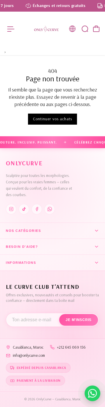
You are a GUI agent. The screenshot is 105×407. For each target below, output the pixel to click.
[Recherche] (84, 28)
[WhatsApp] (49, 209)
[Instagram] (11, 209)
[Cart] (96, 28)
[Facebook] (37, 209)
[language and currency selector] (72, 28)
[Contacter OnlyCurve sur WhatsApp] (92, 393)
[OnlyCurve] (46, 29)
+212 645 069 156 (71, 347)
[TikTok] (24, 209)
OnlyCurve (24, 163)
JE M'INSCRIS (79, 320)
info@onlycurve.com (29, 355)
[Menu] (10, 29)
